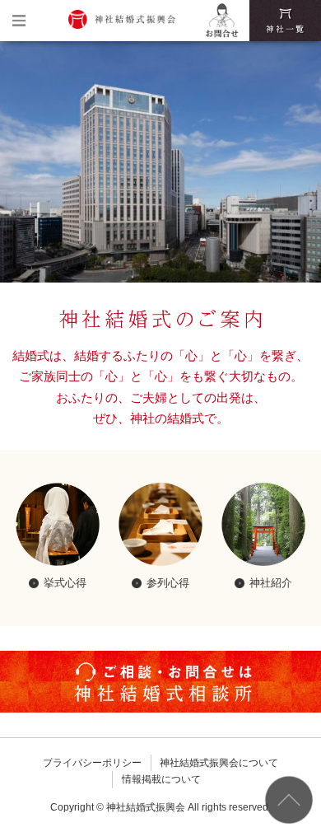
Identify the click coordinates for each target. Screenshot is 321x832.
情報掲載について (161, 779)
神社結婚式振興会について (219, 763)
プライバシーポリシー (92, 763)
